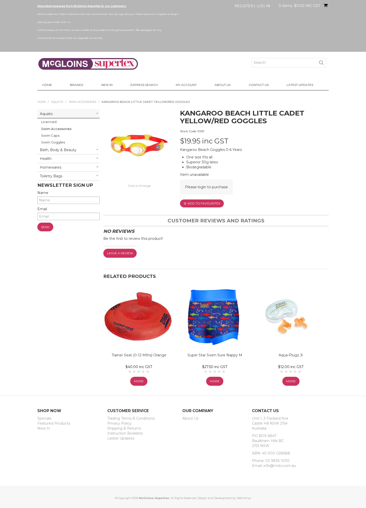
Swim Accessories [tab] (56, 129)
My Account (186, 85)
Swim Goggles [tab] (53, 142)
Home (47, 85)
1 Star (130, 371)
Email (42, 209)
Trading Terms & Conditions (131, 418)
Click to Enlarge (139, 186)
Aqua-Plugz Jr (291, 355)
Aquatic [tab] (46, 114)
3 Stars (139, 371)
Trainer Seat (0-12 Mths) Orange (139, 355)
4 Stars (143, 371)
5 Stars (148, 371)
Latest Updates (300, 85)
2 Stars (134, 371)
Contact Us (259, 85)
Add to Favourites (203, 203)
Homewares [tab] (50, 167)
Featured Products (53, 423)
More (139, 381)
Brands (76, 85)
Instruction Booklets (125, 433)
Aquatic (57, 102)
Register (244, 6)
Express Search (144, 85)
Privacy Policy (119, 423)
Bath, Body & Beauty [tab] (58, 150)
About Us (223, 85)
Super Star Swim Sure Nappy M (214, 355)
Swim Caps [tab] (50, 135)
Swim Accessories (82, 102)
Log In (263, 6)
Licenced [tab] (49, 122)
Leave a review (120, 253)
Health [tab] (46, 158)
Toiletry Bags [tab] (51, 176)
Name (42, 192)
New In (107, 85)
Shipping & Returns (124, 428)
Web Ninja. (244, 498)
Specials (44, 418)
